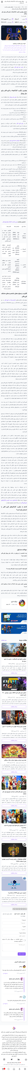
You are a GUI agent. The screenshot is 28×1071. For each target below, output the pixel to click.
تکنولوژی (8, 1032)
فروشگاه (17, 1032)
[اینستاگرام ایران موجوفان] (4, 1059)
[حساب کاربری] (19, 1069)
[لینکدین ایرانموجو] (18, 1059)
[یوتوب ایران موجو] (26, 1059)
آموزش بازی (12, 1032)
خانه (26, 7)
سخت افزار (3, 1032)
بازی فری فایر (20, 123)
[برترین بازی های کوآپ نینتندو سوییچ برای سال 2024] (14, 783)
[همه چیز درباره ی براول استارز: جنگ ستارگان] (14, 751)
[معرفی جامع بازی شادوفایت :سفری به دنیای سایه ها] (14, 650)
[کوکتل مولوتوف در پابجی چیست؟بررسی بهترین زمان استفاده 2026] (14, 850)
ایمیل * (24, 926)
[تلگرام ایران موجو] (11, 1059)
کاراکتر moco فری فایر (14, 140)
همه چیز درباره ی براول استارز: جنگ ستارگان (15, 760)
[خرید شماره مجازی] (14, 617)
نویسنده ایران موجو (20, 664)
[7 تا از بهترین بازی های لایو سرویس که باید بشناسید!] (14, 816)
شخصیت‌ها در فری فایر (10, 300)
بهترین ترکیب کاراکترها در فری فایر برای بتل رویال (15, 45)
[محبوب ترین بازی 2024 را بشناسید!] (14, 884)
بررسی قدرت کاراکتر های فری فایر (10, 222)
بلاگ (23, 7)
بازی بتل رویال (13, 97)
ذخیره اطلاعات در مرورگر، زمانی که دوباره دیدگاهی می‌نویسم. (12, 940)
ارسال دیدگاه (21, 954)
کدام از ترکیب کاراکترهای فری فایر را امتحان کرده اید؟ (14, 50)
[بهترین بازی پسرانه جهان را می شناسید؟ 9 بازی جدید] (14, 717)
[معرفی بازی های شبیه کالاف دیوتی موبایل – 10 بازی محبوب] (14, 684)
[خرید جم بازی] (14, 629)
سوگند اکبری (14, 602)
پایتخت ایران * (22, 933)
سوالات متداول (22, 52)
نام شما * (24, 920)
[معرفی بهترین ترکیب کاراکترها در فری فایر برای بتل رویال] (14, 33)
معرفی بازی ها (17, 7)
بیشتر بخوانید (14, 673)
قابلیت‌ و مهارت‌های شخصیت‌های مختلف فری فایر (15, 48)
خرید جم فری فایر (18, 67)
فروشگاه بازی (22, 1032)
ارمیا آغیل (22, 731)
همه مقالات (3, 640)
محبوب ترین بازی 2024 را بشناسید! (17, 893)
